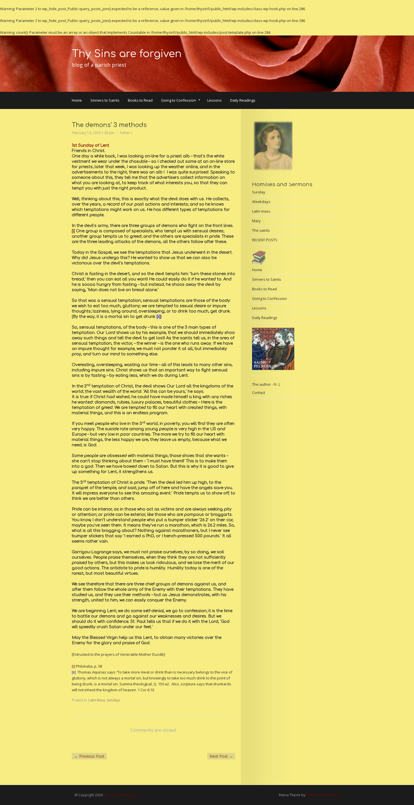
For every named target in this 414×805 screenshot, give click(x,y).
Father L (126, 132)
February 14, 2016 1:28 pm (93, 132)
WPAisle (312, 795)
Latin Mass (96, 700)
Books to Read (140, 100)
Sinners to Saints (104, 100)
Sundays (113, 700)
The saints (261, 230)
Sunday (258, 192)
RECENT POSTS (264, 239)
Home (77, 100)
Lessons (214, 100)
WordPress (330, 795)
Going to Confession (178, 101)
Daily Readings (242, 100)
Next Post (221, 756)
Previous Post (89, 756)
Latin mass (261, 211)
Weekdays (261, 201)
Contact (258, 392)
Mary (256, 220)
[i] (73, 231)
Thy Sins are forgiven (127, 53)
